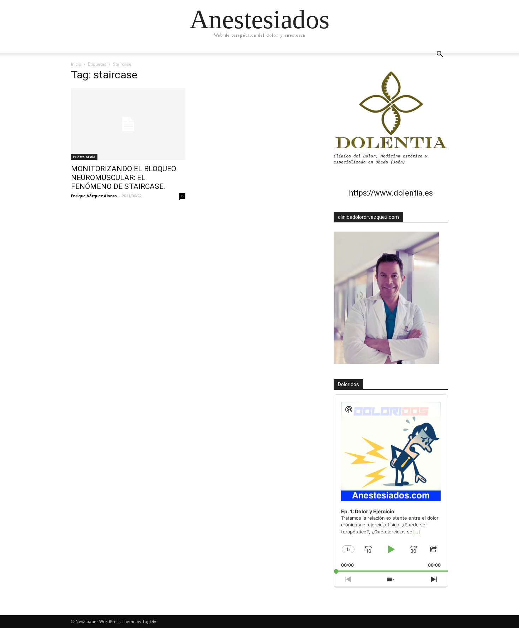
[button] (439, 55)
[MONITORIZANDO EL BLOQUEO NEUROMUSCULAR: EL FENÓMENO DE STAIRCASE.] (128, 124)
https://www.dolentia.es (391, 193)
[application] (391, 483)
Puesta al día (84, 156)
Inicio (76, 64)
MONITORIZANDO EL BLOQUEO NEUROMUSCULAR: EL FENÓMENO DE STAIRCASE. (123, 178)
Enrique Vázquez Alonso (94, 195)
